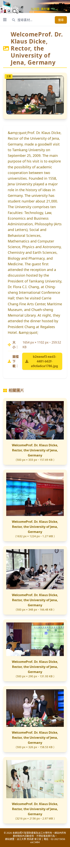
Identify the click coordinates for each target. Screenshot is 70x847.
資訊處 (30, 839)
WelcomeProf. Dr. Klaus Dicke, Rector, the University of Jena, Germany (35, 450)
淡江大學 (21, 839)
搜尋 (61, 20)
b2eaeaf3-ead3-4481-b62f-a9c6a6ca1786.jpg (44, 361)
